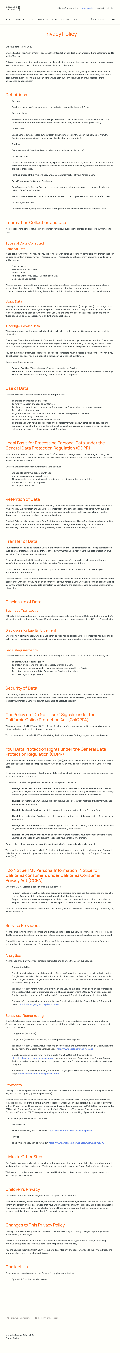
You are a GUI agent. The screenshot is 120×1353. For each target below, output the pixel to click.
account (65, 19)
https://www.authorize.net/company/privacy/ (71, 1130)
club (54, 19)
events (41, 19)
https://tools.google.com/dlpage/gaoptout (33, 1058)
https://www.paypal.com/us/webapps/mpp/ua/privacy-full (77, 1142)
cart (76, 19)
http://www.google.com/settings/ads (75, 1048)
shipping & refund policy (67, 8)
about (8, 19)
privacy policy (88, 8)
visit (31, 19)
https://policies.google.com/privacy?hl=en (38, 1004)
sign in (110, 8)
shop (18, 19)
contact (100, 8)
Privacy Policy (12, 1338)
